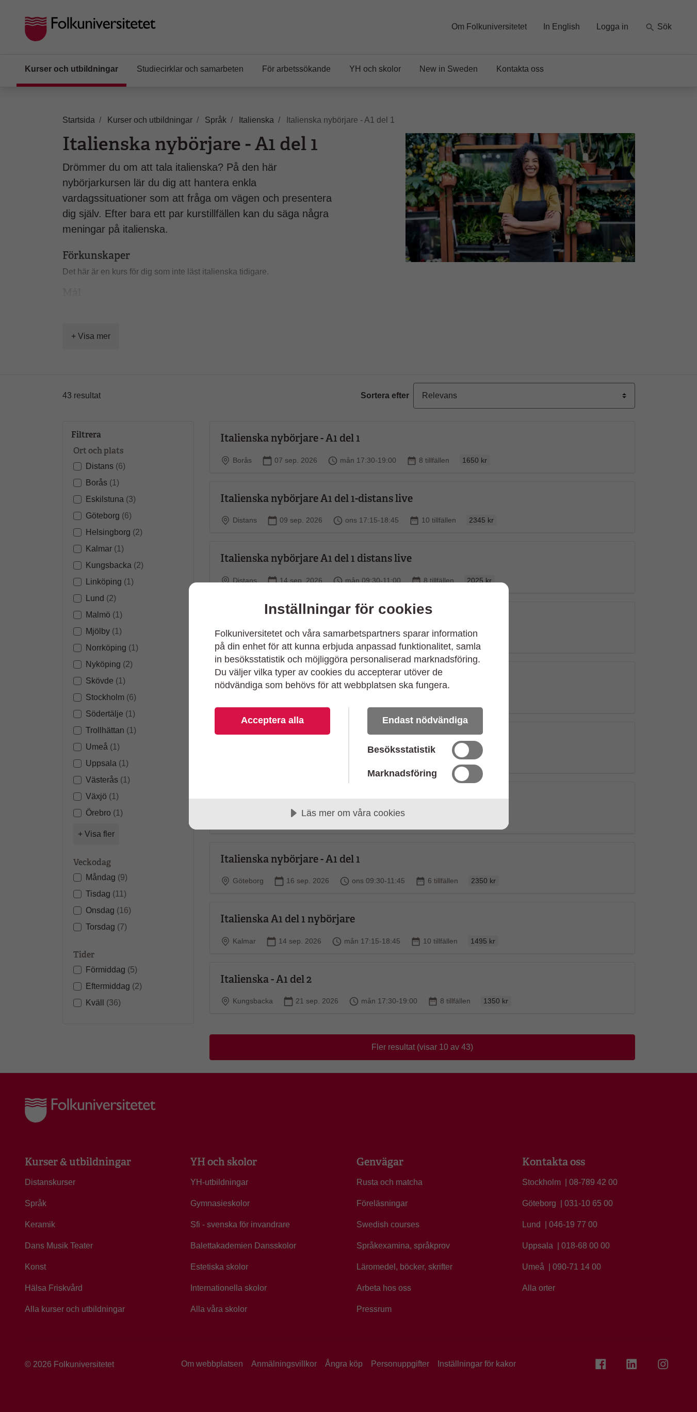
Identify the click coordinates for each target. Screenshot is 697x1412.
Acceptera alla (272, 720)
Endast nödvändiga (425, 720)
